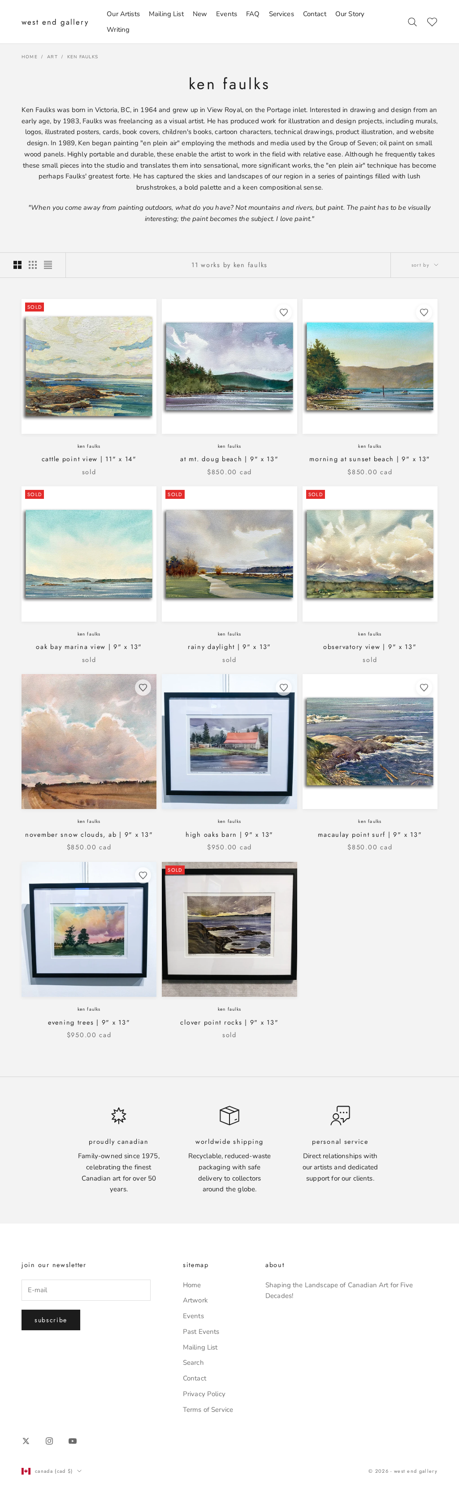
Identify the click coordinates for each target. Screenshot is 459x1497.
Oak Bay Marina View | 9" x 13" (89, 646)
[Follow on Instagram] (49, 1440)
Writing (118, 29)
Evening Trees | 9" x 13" (89, 1022)
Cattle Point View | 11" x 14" (89, 458)
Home (30, 57)
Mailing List (166, 13)
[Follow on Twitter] (26, 1440)
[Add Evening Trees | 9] (143, 875)
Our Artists (123, 13)
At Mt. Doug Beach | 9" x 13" (229, 458)
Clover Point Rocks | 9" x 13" (229, 1022)
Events (226, 13)
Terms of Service (208, 1409)
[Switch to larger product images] (17, 265)
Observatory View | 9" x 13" (370, 646)
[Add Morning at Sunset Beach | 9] (424, 312)
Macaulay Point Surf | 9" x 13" (370, 834)
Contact (314, 13)
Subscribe (51, 1319)
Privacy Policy (204, 1393)
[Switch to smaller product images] (33, 265)
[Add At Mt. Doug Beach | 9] (284, 312)
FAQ (253, 13)
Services (281, 13)
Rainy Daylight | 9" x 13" (229, 646)
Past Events (201, 1331)
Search (193, 1362)
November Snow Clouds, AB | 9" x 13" (89, 834)
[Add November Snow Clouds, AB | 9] (143, 687)
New (200, 13)
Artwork (195, 1300)
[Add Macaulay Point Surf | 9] (424, 687)
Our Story (349, 13)
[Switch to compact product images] (48, 265)
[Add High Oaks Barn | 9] (284, 687)
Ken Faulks (82, 57)
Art (52, 57)
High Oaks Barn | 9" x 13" (229, 834)
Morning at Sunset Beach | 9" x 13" (369, 458)
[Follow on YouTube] (72, 1440)
